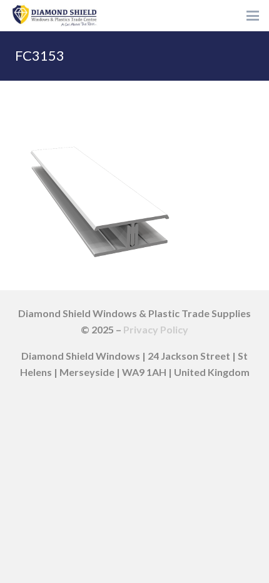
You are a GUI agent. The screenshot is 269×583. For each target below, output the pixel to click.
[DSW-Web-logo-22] (54, 15)
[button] (252, 15)
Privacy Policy (155, 329)
